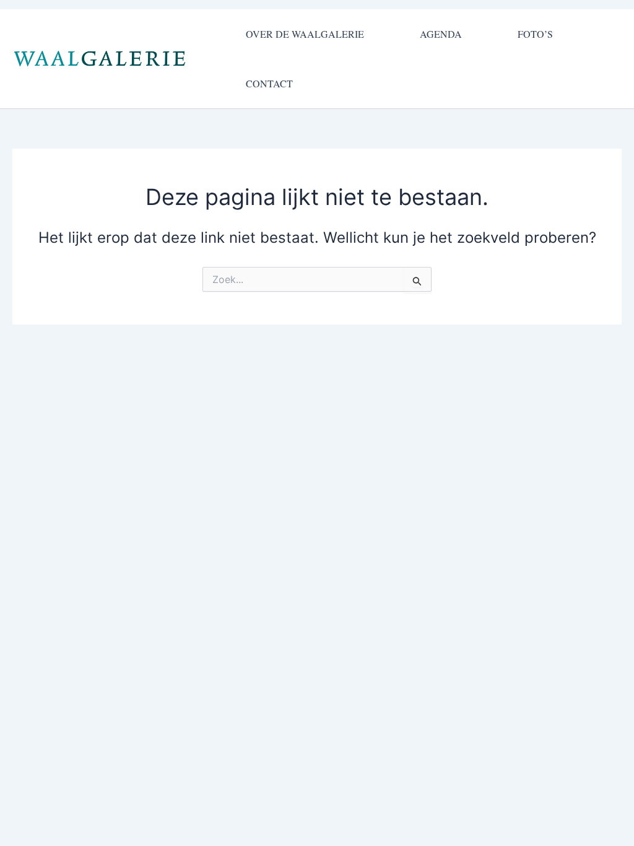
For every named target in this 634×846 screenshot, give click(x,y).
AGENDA (441, 33)
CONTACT (269, 83)
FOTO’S (535, 33)
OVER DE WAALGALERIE (305, 33)
